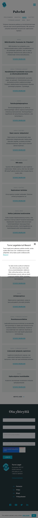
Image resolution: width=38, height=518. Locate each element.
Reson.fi (5, 255)
